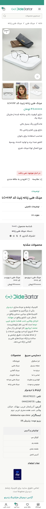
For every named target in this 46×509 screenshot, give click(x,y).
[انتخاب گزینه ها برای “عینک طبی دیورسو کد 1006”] (5, 253)
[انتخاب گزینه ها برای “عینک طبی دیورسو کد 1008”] (26, 253)
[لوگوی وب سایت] (22, 9)
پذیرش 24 (26, 420)
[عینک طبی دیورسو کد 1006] (11, 262)
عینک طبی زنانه (15, 23)
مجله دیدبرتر (35, 365)
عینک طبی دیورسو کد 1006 (12, 279)
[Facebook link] (20, 236)
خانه (40, 23)
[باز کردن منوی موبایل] (39, 9)
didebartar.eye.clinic (20, 415)
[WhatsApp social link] (13, 236)
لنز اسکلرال (35, 361)
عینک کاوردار (15, 375)
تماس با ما (36, 375)
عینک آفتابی (15, 370)
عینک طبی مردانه (13, 379)
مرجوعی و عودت (33, 384)
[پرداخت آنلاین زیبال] (17, 474)
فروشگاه (16, 361)
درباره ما (36, 370)
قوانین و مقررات (33, 379)
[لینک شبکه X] (17, 236)
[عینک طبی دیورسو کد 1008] (32, 262)
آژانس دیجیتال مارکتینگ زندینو (18, 497)
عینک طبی (30, 23)
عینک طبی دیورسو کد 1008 (33, 279)
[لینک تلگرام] (10, 236)
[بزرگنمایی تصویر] (37, 76)
